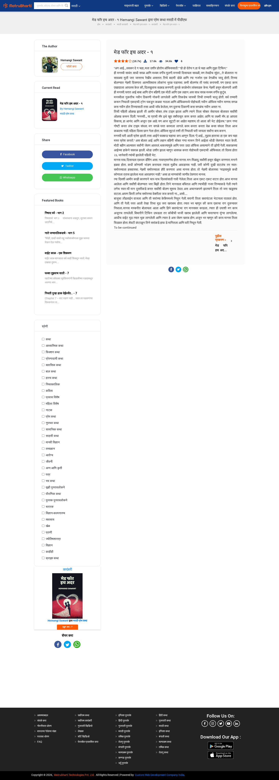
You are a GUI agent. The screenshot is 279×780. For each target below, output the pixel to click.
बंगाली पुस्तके (124, 747)
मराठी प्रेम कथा (67, 113)
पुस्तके (147, 6)
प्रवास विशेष (52, 397)
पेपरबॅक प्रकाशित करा (88, 741)
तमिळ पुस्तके (124, 736)
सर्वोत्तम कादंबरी (85, 720)
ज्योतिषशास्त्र (53, 539)
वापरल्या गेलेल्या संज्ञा (46, 731)
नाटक (49, 410)
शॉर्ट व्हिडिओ (83, 736)
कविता (49, 391)
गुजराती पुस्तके (125, 725)
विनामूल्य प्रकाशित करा (250, 6)
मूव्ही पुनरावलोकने (55, 487)
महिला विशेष (52, 403)
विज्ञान (49, 545)
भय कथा (50, 481)
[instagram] (213, 723)
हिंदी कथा (163, 715)
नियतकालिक (53, 384)
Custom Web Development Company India (159, 774)
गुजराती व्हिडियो (85, 725)
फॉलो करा (71, 66)
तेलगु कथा (163, 752)
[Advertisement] (67, 681)
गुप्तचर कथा (52, 423)
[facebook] (205, 723)
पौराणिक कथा (53, 494)
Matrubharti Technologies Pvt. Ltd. (75, 774)
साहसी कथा (52, 436)
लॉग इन (268, 6)
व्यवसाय (50, 519)
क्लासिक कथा (53, 365)
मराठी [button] (75, 6)
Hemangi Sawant (71, 60)
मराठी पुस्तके (124, 731)
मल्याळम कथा (165, 741)
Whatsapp (69, 177)
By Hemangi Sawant (72, 108)
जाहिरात (196, 6)
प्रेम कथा (51, 416)
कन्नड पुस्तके (124, 757)
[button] (66, 5)
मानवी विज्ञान (53, 442)
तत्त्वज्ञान (50, 449)
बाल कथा (51, 371)
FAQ (39, 741)
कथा (48, 339)
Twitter (69, 165)
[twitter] (221, 723)
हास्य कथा (51, 378)
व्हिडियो (164, 6)
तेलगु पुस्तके (124, 741)
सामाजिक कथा (54, 429)
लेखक (81, 731)
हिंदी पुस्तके (123, 720)
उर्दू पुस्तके (123, 762)
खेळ (48, 526)
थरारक (50, 506)
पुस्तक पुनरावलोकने (56, 500)
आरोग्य (49, 455)
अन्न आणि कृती (54, 468)
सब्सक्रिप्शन (212, 6)
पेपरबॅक (180, 6)
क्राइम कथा (52, 558)
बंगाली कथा (164, 736)
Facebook (69, 154)
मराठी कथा (164, 725)
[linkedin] (236, 723)
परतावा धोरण (43, 736)
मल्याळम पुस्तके (125, 752)
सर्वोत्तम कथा (83, 715)
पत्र (48, 474)
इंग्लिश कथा (164, 731)
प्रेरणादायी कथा (54, 358)
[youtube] (228, 723)
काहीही (49, 552)
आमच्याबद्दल (42, 715)
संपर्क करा (230, 6)
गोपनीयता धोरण (44, 725)
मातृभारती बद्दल (131, 6)
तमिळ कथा (164, 747)
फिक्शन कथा (53, 352)
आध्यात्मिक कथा (54, 345)
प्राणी (49, 532)
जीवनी (49, 461)
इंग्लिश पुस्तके (124, 715)
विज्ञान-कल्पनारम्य (55, 513)
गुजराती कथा (165, 720)
